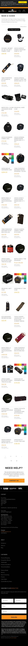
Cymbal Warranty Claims (6, 581)
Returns (3, 572)
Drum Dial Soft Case (7, 289)
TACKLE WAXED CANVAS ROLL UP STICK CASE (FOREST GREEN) (19, 319)
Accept (22, 2)
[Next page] (17, 461)
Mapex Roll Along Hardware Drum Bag (8, 109)
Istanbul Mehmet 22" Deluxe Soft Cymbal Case (7, 50)
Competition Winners (6, 560)
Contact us (3, 543)
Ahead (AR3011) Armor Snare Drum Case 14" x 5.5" (19, 200)
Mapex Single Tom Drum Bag (20, 259)
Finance (3, 577)
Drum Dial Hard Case (19, 108)
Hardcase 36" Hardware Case (7, 169)
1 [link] (5, 456)
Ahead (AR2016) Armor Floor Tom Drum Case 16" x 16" (20, 79)
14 (11, 460)
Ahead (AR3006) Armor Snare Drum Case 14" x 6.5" (19, 139)
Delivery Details (4, 570)
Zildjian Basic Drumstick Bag (6, 317)
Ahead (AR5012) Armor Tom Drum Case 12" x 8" (19, 50)
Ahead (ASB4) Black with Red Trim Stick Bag (7, 260)
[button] (4, 11)
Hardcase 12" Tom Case (20, 289)
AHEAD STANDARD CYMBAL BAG (7, 138)
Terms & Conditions (5, 566)
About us (3, 545)
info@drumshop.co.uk (6, 531)
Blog (2, 547)
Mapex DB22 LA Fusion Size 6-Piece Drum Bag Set (7, 200)
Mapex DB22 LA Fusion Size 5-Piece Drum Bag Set (7, 350)
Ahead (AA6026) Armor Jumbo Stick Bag (19, 230)
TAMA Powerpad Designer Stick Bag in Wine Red (19, 349)
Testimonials (4, 562)
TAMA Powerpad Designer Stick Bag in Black (7, 230)
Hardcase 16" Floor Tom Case (19, 440)
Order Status (4, 579)
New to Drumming (5, 574)
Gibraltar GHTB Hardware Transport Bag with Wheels (19, 411)
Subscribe (14, 617)
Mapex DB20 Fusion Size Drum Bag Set (7, 410)
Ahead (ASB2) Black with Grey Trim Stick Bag (7, 380)
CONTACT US (14, 480)
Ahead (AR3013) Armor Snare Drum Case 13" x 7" (7, 441)
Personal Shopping (5, 558)
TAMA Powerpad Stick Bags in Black (7, 79)
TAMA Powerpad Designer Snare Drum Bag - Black (20, 170)
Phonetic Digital (13, 637)
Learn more (10, 5)
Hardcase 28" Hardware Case (19, 379)
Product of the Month (6, 564)
